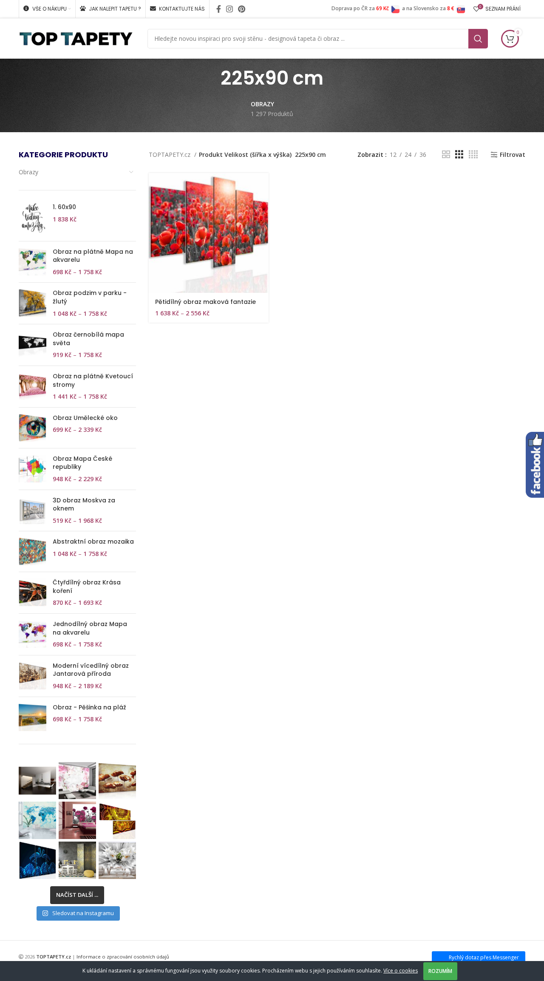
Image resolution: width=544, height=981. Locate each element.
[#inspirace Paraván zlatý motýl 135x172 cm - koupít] (77, 860)
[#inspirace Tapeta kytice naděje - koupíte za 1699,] (77, 781)
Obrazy (28, 172)
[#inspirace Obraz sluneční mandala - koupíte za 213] (117, 820)
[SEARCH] (478, 38)
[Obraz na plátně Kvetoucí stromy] (32, 386)
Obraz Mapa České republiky (82, 463)
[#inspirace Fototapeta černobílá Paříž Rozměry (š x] (37, 781)
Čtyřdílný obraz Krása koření (87, 586)
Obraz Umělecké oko (85, 418)
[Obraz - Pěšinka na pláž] (32, 717)
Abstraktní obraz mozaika (93, 542)
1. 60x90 (64, 207)
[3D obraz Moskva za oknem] (32, 510)
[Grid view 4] (473, 154)
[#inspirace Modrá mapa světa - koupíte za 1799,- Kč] (37, 820)
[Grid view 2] (446, 154)
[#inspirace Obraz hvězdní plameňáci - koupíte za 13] (37, 860)
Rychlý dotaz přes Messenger (484, 957)
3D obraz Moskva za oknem (84, 504)
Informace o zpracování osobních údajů (122, 956)
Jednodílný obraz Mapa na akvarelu (90, 628)
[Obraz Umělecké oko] (32, 428)
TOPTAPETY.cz (170, 154)
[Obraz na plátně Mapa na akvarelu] (32, 262)
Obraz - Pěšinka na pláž (89, 707)
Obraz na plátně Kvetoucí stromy (93, 380)
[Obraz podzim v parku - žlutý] (32, 303)
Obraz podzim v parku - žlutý (90, 297)
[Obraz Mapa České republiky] (32, 469)
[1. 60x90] (32, 218)
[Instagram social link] (229, 9)
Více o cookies (400, 970)
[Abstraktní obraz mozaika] (32, 551)
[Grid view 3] (459, 154)
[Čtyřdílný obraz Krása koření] (32, 592)
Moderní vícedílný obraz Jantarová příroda (91, 670)
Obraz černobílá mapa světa (88, 339)
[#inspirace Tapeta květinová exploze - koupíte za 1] (117, 860)
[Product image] (209, 232)
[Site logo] (76, 38)
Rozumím (440, 971)
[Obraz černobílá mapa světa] (32, 345)
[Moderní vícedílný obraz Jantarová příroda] (32, 676)
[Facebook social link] (219, 9)
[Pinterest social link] (241, 9)
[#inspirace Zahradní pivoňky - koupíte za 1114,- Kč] (77, 820)
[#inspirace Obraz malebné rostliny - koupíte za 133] (117, 781)
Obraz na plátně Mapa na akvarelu (93, 256)
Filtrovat (512, 155)
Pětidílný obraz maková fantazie (205, 302)
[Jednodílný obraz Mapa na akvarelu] (32, 634)
